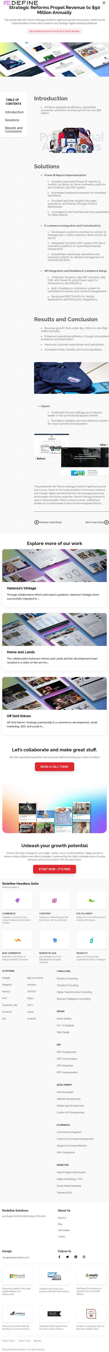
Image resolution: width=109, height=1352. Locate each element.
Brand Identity (64, 1018)
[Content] (54, 900)
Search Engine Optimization (71, 1172)
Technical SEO (64, 1192)
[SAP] (54, 1276)
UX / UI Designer (65, 1025)
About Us (62, 1218)
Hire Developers (65, 1092)
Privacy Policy (8, 1341)
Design (60, 1011)
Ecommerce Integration (69, 1132)
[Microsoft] (17, 1276)
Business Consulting (67, 978)
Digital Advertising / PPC (70, 1179)
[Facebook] (62, 1256)
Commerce (9, 913)
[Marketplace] (54, 940)
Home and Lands (21, 652)
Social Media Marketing (69, 1186)
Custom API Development (70, 1112)
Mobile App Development (70, 1105)
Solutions (12, 120)
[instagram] (86, 1256)
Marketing (63, 1165)
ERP (59, 1045)
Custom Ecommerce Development (75, 1139)
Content (45, 913)
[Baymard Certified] (91, 1313)
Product (82, 953)
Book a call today (55, 766)
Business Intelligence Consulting (73, 999)
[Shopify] (91, 1276)
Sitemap (37, 1341)
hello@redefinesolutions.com (15, 1257)
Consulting (63, 971)
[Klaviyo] (54, 1313)
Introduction (14, 112)
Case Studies (64, 1230)
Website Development (68, 1099)
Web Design (63, 1032)
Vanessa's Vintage (21, 588)
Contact (61, 1236)
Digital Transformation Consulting (74, 992)
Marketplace (47, 953)
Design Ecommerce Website (72, 1145)
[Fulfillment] (91, 900)
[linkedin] (78, 1256)
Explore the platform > (10, 887)
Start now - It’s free (54, 869)
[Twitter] (70, 1256)
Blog (60, 1224)
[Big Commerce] (17, 1313)
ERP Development (66, 1052)
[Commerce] (17, 900)
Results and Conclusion (14, 129)
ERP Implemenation (67, 1072)
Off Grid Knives (19, 716)
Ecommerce (63, 1125)
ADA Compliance (66, 1152)
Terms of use (24, 1341)
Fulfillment (84, 913)
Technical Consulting (67, 985)
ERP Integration (65, 1065)
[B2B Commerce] (17, 940)
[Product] (91, 940)
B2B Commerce (11, 953)
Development (64, 1085)
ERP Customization (67, 1058)
